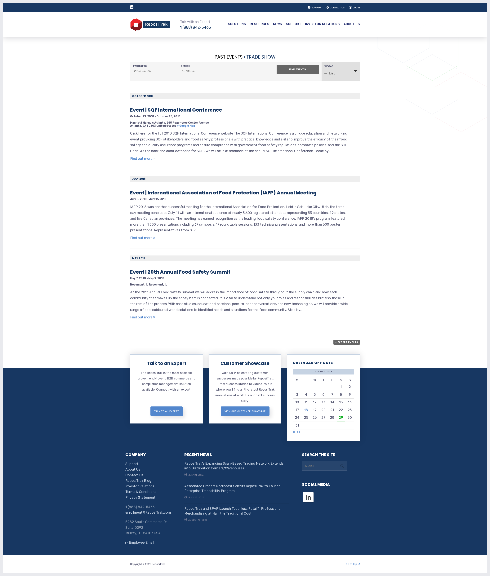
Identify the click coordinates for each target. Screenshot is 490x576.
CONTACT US (337, 7)
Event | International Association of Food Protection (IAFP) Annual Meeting (223, 192)
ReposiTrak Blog (138, 481)
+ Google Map (186, 125)
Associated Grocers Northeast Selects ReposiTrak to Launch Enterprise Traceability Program (232, 488)
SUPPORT (317, 7)
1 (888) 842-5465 (195, 27)
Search (185, 66)
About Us (352, 24)
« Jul (297, 432)
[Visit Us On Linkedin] (308, 494)
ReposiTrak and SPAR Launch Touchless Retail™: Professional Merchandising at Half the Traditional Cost (232, 511)
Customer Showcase (245, 363)
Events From (141, 66)
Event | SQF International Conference (176, 110)
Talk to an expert (166, 411)
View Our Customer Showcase (245, 411)
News (277, 24)
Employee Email (141, 542)
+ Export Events (346, 342)
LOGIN (356, 7)
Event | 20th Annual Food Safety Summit (180, 272)
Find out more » (142, 159)
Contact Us (134, 475)
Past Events (229, 57)
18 (306, 410)
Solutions (237, 24)
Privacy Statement (140, 497)
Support (293, 24)
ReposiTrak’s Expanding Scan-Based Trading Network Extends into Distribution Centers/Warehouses (233, 465)
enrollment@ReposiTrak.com (148, 512)
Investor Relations (322, 24)
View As (328, 66)
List (332, 73)
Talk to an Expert (166, 363)
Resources (259, 24)
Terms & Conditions (140, 492)
